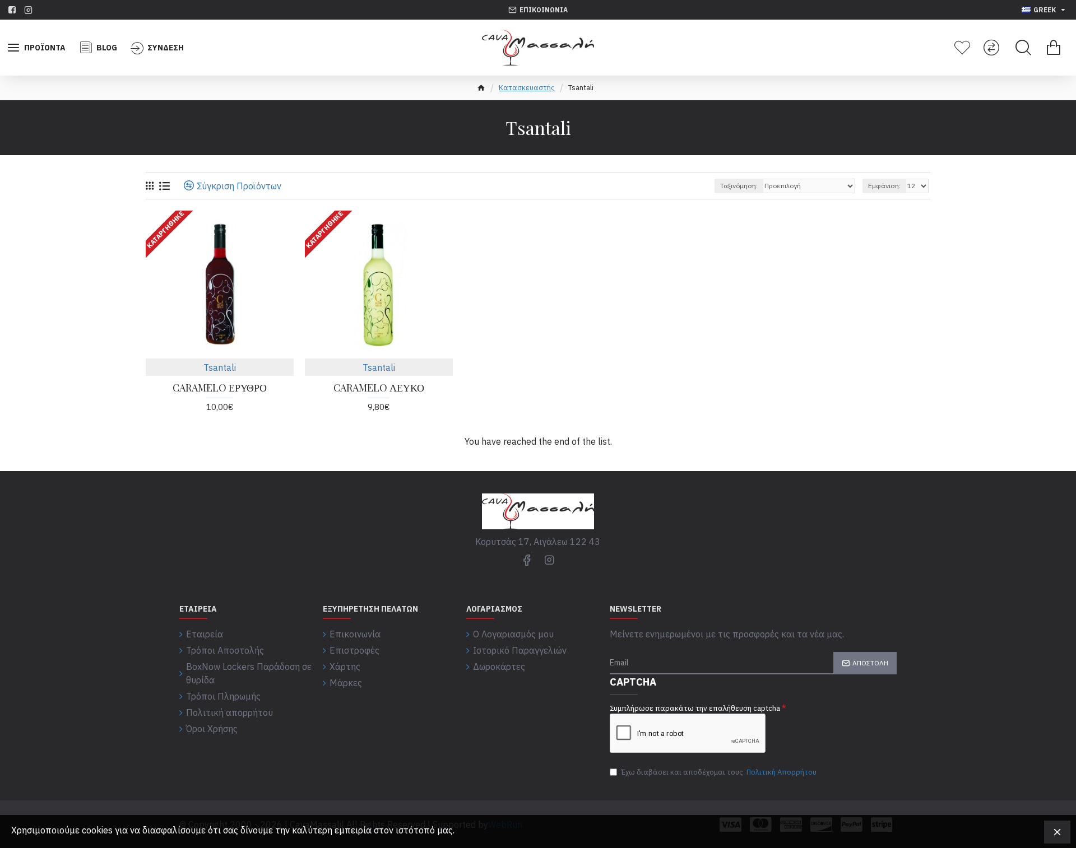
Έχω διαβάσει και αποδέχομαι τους (719, 772)
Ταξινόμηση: (739, 185)
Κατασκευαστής (527, 87)
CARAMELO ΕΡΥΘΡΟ (220, 387)
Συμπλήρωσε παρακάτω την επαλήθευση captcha (695, 708)
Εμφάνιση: (884, 185)
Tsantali (219, 367)
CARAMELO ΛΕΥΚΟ (378, 387)
